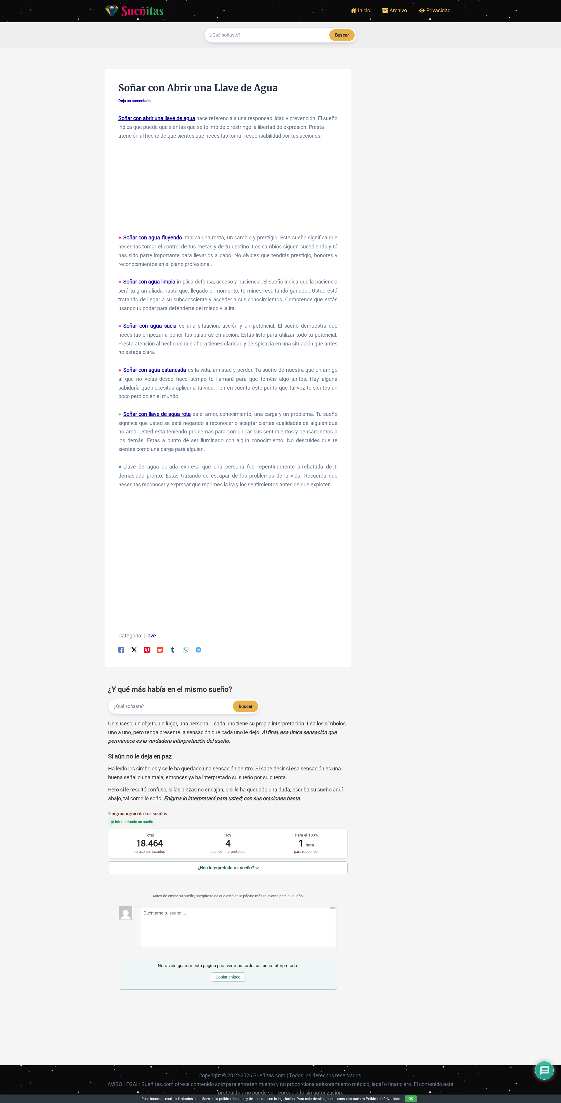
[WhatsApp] (185, 649)
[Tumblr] (173, 649)
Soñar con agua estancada (154, 370)
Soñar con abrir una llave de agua (156, 118)
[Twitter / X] (134, 649)
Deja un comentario (134, 100)
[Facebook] (121, 649)
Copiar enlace (228, 977)
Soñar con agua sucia (149, 326)
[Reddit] (160, 649)
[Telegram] (198, 649)
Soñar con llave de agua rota (157, 414)
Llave (149, 635)
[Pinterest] (147, 649)
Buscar (342, 35)
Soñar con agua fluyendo (152, 237)
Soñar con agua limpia (149, 282)
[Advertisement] (227, 189)
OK (410, 1099)
